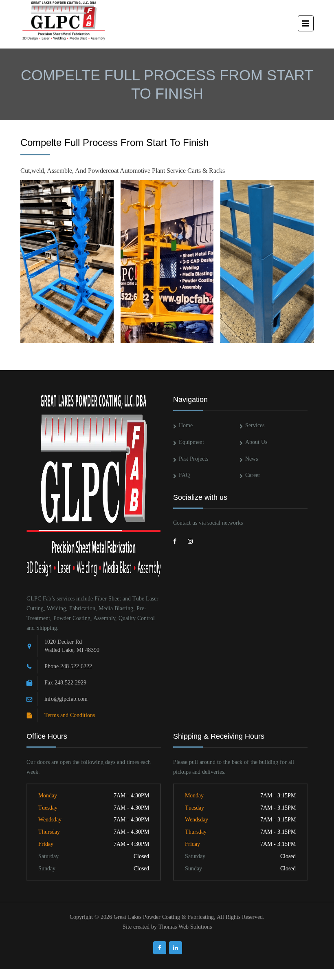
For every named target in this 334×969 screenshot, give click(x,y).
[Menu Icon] (306, 23)
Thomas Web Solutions (185, 927)
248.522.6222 (76, 666)
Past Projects (193, 459)
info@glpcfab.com (66, 699)
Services (254, 425)
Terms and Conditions (69, 715)
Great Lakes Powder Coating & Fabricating (164, 917)
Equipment (191, 442)
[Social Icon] (179, 540)
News (251, 459)
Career (252, 475)
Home (186, 425)
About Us (256, 442)
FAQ (184, 475)
